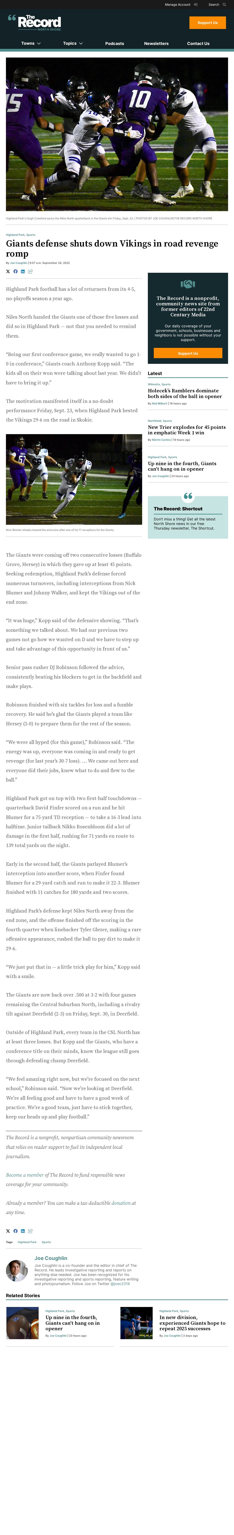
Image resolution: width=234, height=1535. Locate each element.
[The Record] (34, 23)
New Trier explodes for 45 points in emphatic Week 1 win (187, 430)
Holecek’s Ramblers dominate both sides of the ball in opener (185, 393)
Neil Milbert (159, 403)
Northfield (154, 420)
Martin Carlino (161, 439)
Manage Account (178, 4)
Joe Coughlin (18, 263)
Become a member (25, 1175)
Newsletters (156, 43)
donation (121, 1203)
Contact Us (198, 43)
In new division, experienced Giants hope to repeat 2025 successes (193, 1323)
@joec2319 (120, 1283)
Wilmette (154, 384)
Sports (30, 234)
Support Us (208, 22)
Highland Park (15, 234)
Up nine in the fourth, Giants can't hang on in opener (182, 466)
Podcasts (114, 43)
